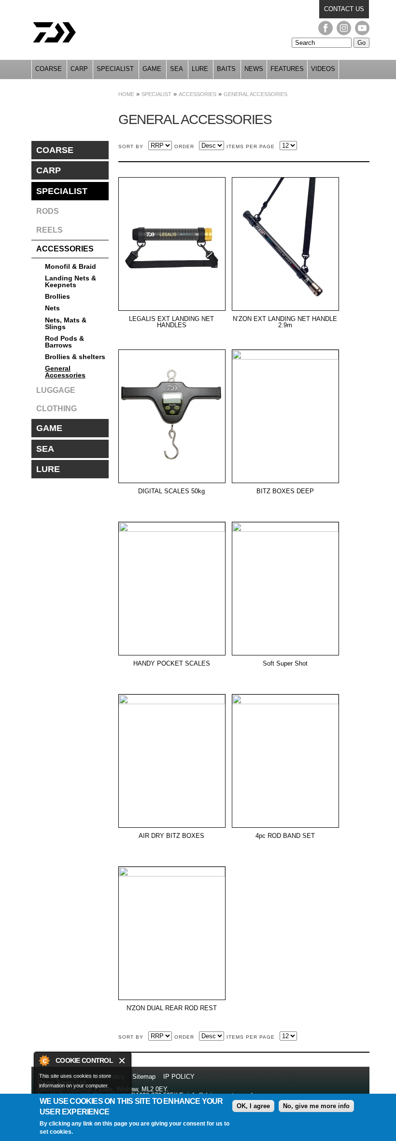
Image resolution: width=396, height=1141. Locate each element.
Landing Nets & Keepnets (70, 281)
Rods (47, 211)
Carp (79, 68)
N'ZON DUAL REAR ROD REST (172, 1008)
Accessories (197, 94)
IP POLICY (179, 1076)
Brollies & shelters (75, 356)
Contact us (344, 9)
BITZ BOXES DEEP (285, 491)
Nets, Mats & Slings (65, 323)
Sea (176, 68)
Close (122, 1061)
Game (151, 68)
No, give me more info (316, 1106)
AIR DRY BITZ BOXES (171, 836)
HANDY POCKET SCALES (171, 663)
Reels (49, 230)
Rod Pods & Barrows (64, 341)
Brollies (57, 296)
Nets (52, 308)
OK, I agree (253, 1106)
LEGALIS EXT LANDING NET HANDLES (171, 322)
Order (184, 146)
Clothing (56, 408)
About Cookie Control (44, 1060)
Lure (200, 68)
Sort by (130, 146)
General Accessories (255, 94)
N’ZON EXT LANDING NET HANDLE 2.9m (285, 322)
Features (287, 68)
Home (126, 94)
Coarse (48, 68)
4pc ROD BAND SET (285, 836)
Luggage (55, 390)
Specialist (115, 68)
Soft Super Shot (285, 663)
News (253, 68)
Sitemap (144, 1076)
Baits (226, 68)
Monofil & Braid (70, 266)
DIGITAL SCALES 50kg (171, 491)
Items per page (250, 146)
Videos (323, 68)
